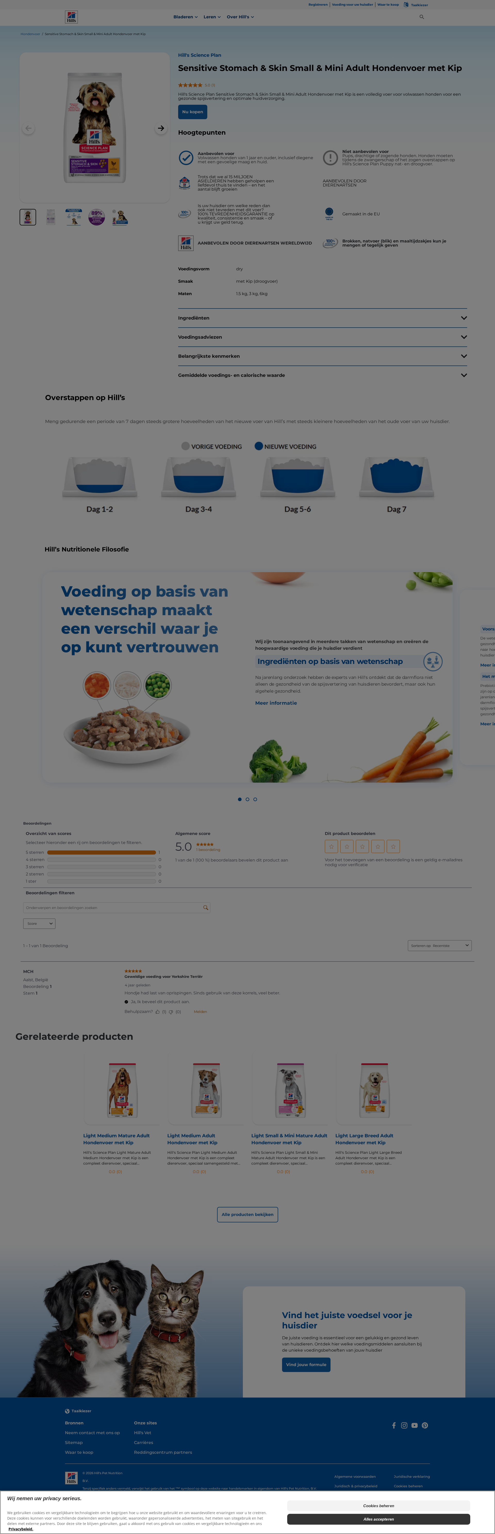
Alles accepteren (379, 1519)
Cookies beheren (378, 1506)
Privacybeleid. (21, 1529)
